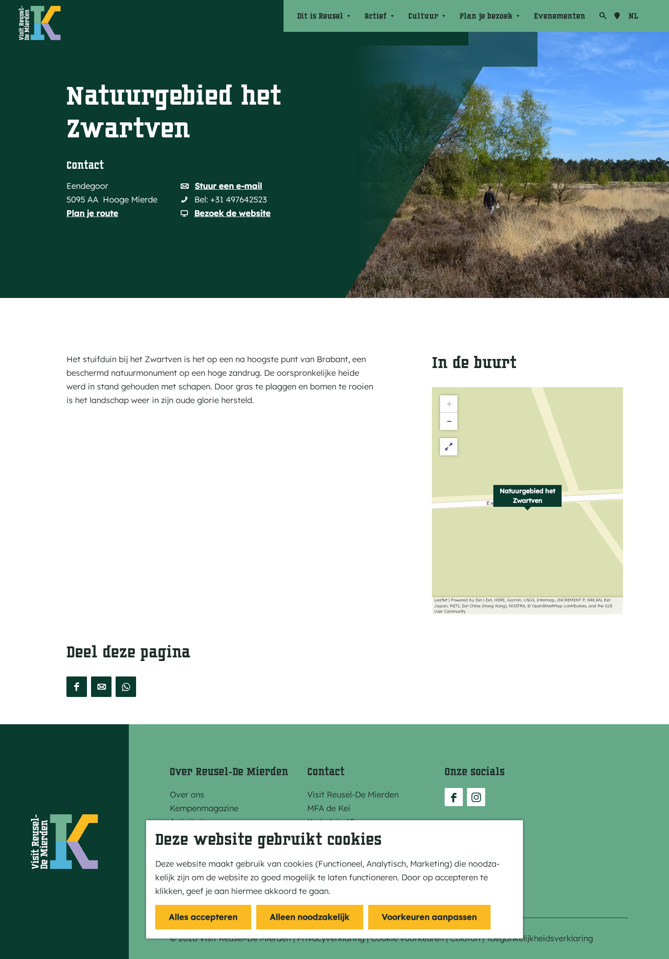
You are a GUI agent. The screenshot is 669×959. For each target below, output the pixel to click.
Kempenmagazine (204, 808)
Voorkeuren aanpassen (429, 917)
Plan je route (92, 213)
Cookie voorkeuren (407, 938)
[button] (527, 500)
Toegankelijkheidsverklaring (540, 938)
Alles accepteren (203, 917)
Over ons (187, 794)
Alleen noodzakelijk (310, 917)
